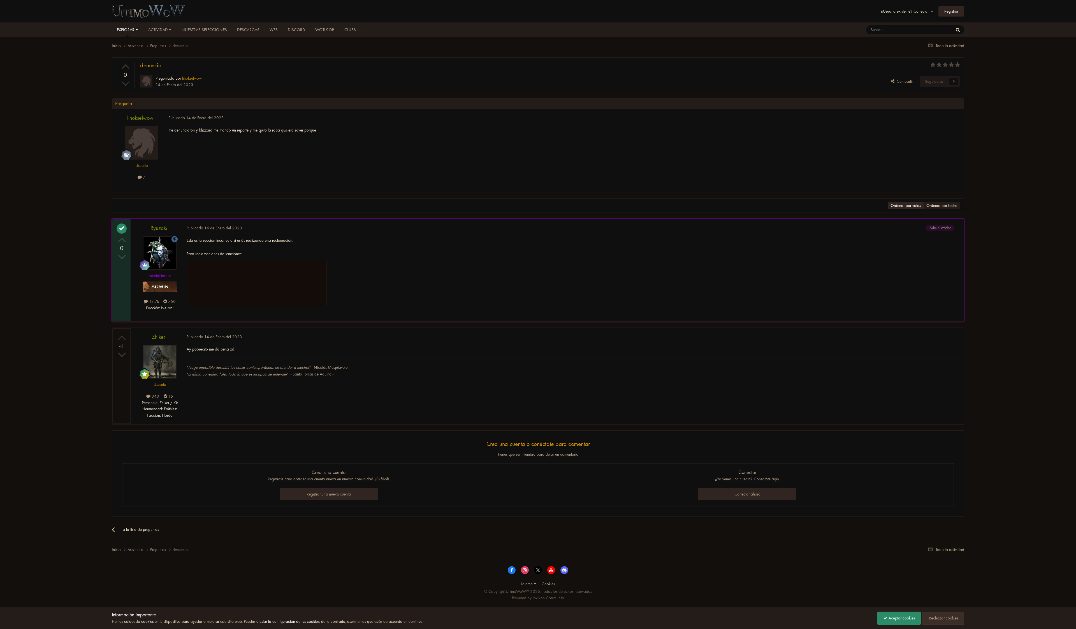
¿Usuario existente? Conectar (906, 11)
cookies (147, 621)
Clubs (350, 29)
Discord (296, 29)
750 (171, 301)
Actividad (158, 29)
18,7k (153, 301)
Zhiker (158, 337)
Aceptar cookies (901, 618)
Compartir (903, 81)
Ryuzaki (158, 228)
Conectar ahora (747, 494)
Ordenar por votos (906, 205)
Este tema (937, 30)
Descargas (248, 29)
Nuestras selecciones (204, 29)
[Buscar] (957, 29)
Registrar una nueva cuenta (329, 494)
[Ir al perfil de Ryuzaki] (160, 253)
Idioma (527, 583)
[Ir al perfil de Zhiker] (160, 362)
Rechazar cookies (943, 618)
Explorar (126, 29)
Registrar (951, 11)
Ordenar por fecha (941, 205)
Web (274, 29)
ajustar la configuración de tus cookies (287, 621)
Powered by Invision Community (538, 597)
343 (154, 396)
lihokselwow (140, 118)
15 (170, 396)
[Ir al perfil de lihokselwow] (146, 81)
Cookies (548, 583)
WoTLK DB (324, 29)
